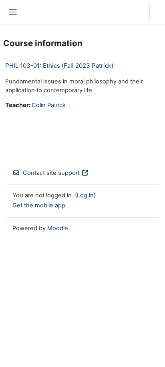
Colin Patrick (49, 105)
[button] (135, 12)
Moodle (57, 228)
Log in (159, 12)
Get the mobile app (38, 205)
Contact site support (51, 172)
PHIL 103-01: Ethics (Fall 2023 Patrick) (59, 65)
